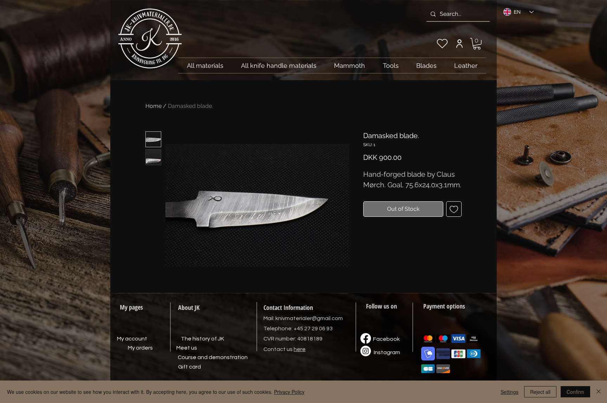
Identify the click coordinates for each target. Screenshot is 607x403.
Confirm (575, 391)
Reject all (540, 391)
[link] (477, 44)
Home (153, 106)
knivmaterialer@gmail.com (309, 318)
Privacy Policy (289, 391)
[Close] (598, 391)
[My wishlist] (442, 44)
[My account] (459, 43)
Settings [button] (509, 391)
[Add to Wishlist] (454, 209)
